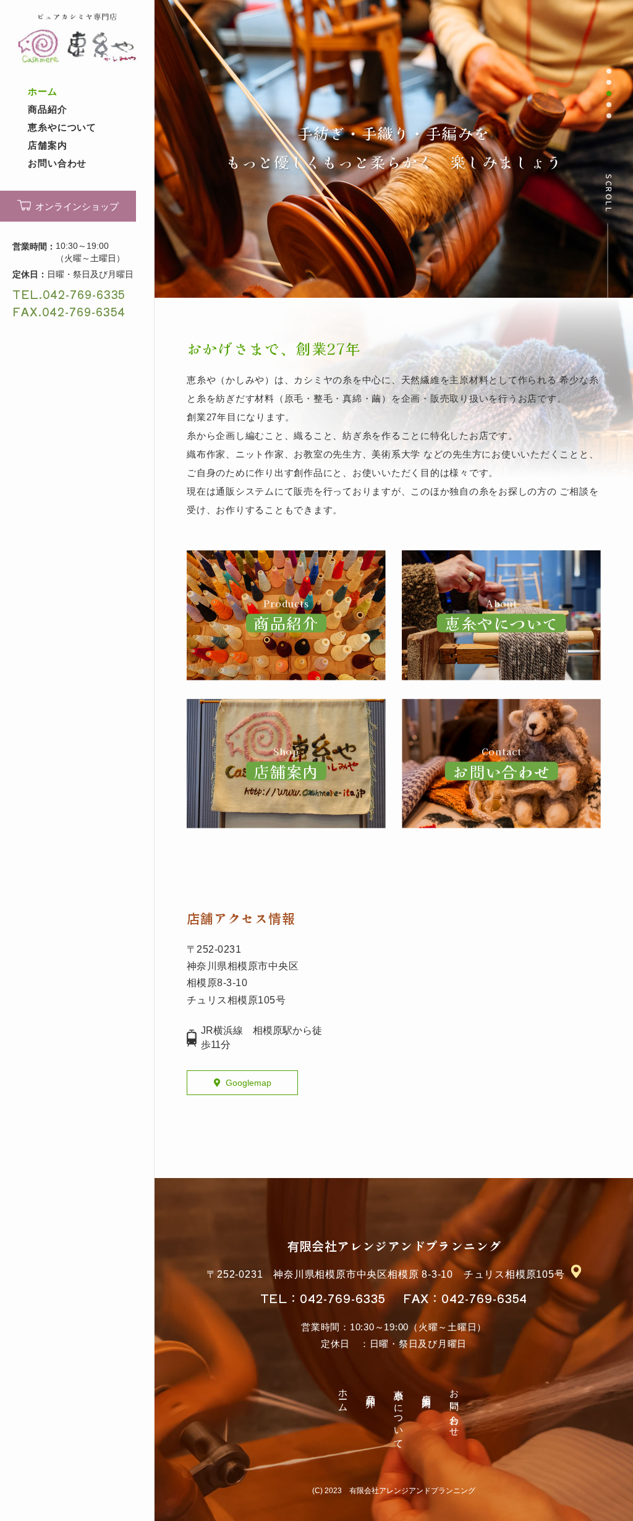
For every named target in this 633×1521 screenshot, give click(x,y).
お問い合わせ (57, 163)
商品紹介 (47, 109)
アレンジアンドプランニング (394, 1246)
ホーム (42, 91)
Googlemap (248, 1083)
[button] (608, 71)
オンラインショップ (77, 206)
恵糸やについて (62, 127)
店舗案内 (47, 145)
